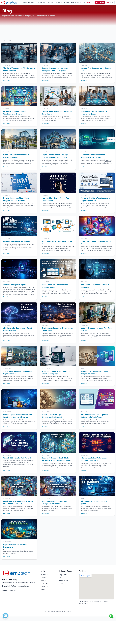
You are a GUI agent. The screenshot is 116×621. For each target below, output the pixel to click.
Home (25, 2)
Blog (88, 2)
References (75, 2)
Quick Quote (100, 2)
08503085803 (11, 591)
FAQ (60, 578)
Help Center (63, 575)
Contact (83, 2)
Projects (67, 2)
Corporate (31, 2)
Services (50, 2)
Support (43, 589)
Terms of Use (63, 580)
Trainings (59, 2)
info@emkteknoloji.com (19, 586)
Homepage (44, 575)
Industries (41, 2)
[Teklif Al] (5, 616)
